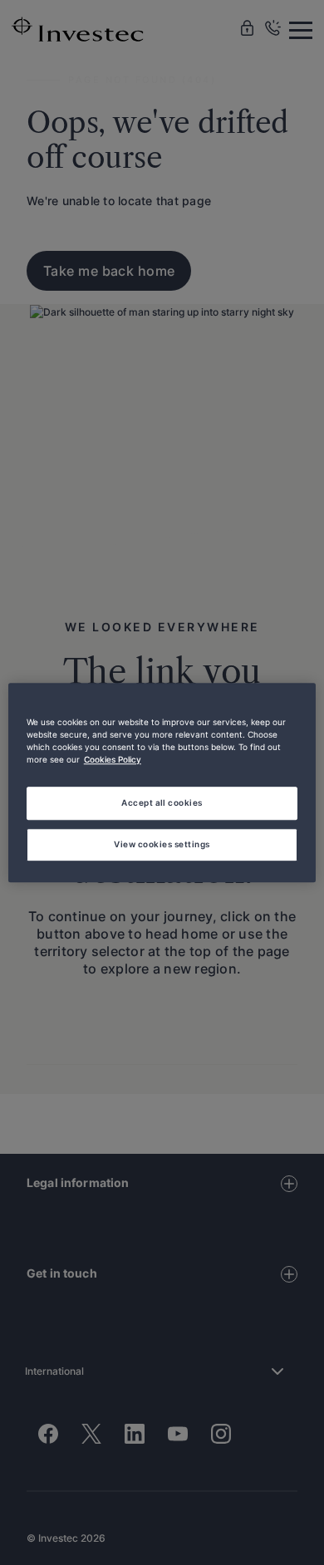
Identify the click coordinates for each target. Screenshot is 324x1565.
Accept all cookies (162, 802)
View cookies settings (161, 844)
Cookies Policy (112, 759)
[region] (162, 782)
